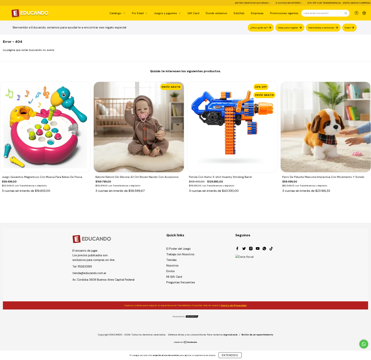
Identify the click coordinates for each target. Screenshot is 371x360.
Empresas (257, 13)
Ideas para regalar (288, 27)
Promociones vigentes (284, 13)
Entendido (230, 355)
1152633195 (85, 266)
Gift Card (193, 13)
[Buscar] (346, 13)
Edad (348, 27)
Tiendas (171, 260)
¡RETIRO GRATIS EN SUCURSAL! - (234, 2)
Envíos (170, 271)
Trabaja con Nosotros (180, 254)
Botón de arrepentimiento (257, 334)
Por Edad (138, 13)
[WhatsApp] (264, 249)
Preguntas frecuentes (180, 282)
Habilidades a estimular (321, 27)
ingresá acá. (230, 334)
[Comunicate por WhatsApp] (363, 344)
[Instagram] (251, 249)
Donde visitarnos (216, 13)
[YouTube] (258, 249)
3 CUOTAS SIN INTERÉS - (269, 2)
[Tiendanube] (186, 342)
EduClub (239, 13)
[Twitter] (244, 249)
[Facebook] (237, 249)
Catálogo (116, 13)
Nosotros (172, 265)
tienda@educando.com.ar (89, 273)
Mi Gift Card (174, 277)
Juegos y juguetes (166, 13)
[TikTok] (271, 249)
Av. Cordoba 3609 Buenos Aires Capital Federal (103, 279)
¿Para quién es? (259, 27)
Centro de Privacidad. (234, 305)
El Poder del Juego (178, 248)
